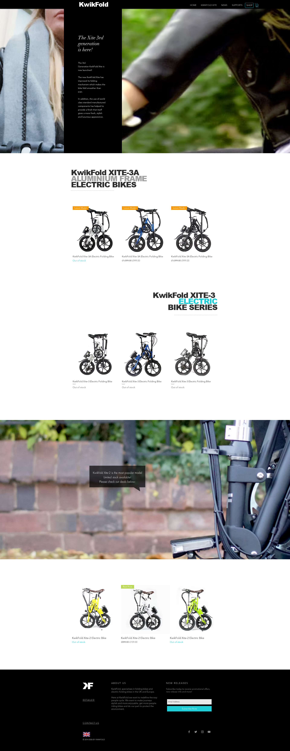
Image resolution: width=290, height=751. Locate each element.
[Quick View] (96, 354)
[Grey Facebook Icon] (189, 731)
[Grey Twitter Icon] (195, 731)
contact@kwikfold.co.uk (129, 739)
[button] (257, 5)
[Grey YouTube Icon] (209, 731)
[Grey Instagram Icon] (202, 731)
